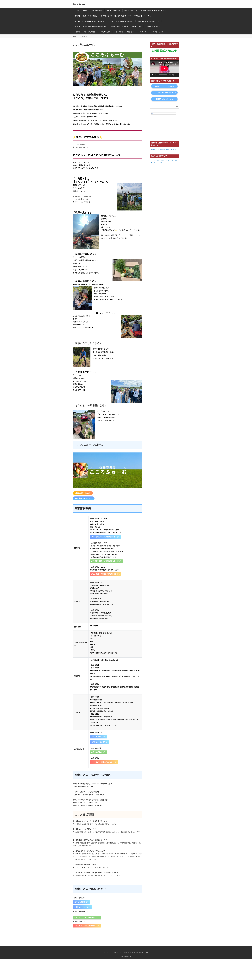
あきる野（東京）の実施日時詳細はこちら (106, 561)
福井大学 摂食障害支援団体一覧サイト (163, 149)
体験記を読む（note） (83, 493)
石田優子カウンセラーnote (164, 99)
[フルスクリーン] (176, 75)
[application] (164, 68)
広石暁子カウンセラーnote (164, 92)
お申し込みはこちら (98, 736)
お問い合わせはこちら (99, 742)
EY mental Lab (79, 4)
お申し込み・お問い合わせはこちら (104, 762)
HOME (74, 36)
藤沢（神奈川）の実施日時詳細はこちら (105, 537)
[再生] (152, 75)
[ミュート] (173, 75)
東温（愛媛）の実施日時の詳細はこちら (105, 574)
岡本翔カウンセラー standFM (164, 86)
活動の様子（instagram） (83, 498)
